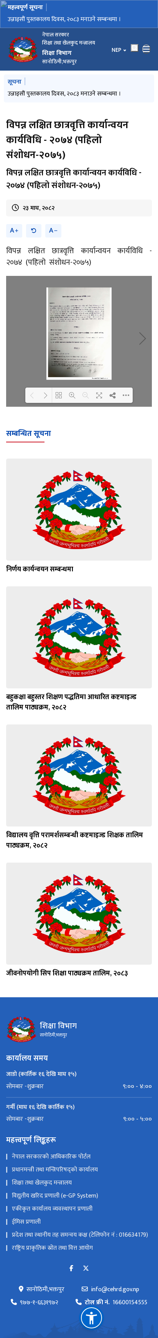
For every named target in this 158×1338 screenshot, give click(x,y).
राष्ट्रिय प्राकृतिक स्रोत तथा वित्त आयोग (52, 1248)
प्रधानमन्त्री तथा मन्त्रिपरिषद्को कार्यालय (55, 1170)
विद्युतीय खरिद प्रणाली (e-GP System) (55, 1196)
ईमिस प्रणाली (26, 1222)
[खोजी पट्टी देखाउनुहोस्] (134, 48)
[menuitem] (79, 1086)
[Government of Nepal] (23, 49)
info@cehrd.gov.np (115, 1289)
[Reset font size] (33, 231)
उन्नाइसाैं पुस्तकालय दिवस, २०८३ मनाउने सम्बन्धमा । (64, 19)
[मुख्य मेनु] (146, 49)
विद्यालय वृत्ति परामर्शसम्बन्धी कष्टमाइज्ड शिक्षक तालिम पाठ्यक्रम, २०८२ (74, 840)
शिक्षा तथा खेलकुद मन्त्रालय (42, 1183)
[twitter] (86, 1269)
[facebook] (71, 1269)
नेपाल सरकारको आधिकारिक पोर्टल (51, 1157)
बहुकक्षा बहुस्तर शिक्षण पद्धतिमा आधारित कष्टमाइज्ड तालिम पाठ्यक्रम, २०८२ (71, 702)
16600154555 (116, 1302)
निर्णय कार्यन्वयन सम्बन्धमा (39, 569)
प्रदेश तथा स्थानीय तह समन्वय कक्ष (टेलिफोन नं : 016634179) (80, 1235)
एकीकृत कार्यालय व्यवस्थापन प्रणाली (52, 1209)
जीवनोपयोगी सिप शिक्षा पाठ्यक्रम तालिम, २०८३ (67, 973)
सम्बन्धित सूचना (28, 433)
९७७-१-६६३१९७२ (39, 1302)
